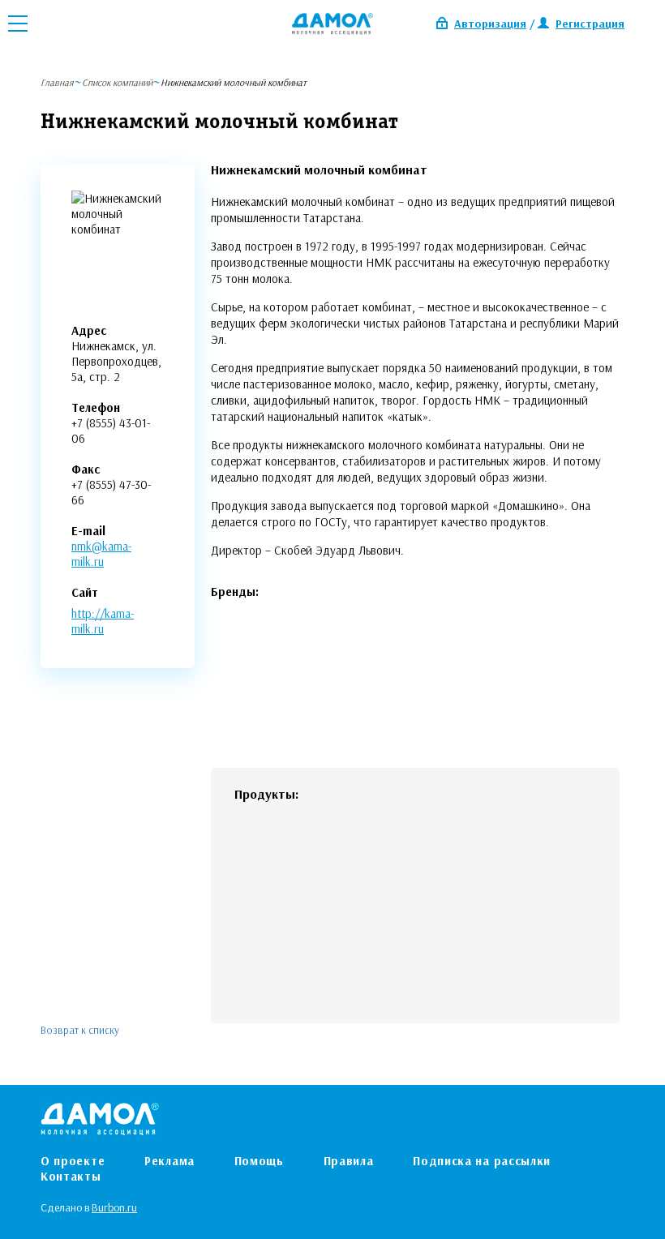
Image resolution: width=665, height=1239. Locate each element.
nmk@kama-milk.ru (101, 553)
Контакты (71, 1176)
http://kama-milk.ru (102, 621)
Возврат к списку (80, 1029)
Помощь (259, 1160)
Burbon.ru (114, 1207)
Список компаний (117, 82)
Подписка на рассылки (482, 1160)
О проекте (73, 1160)
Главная (57, 82)
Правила (349, 1160)
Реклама (169, 1160)
